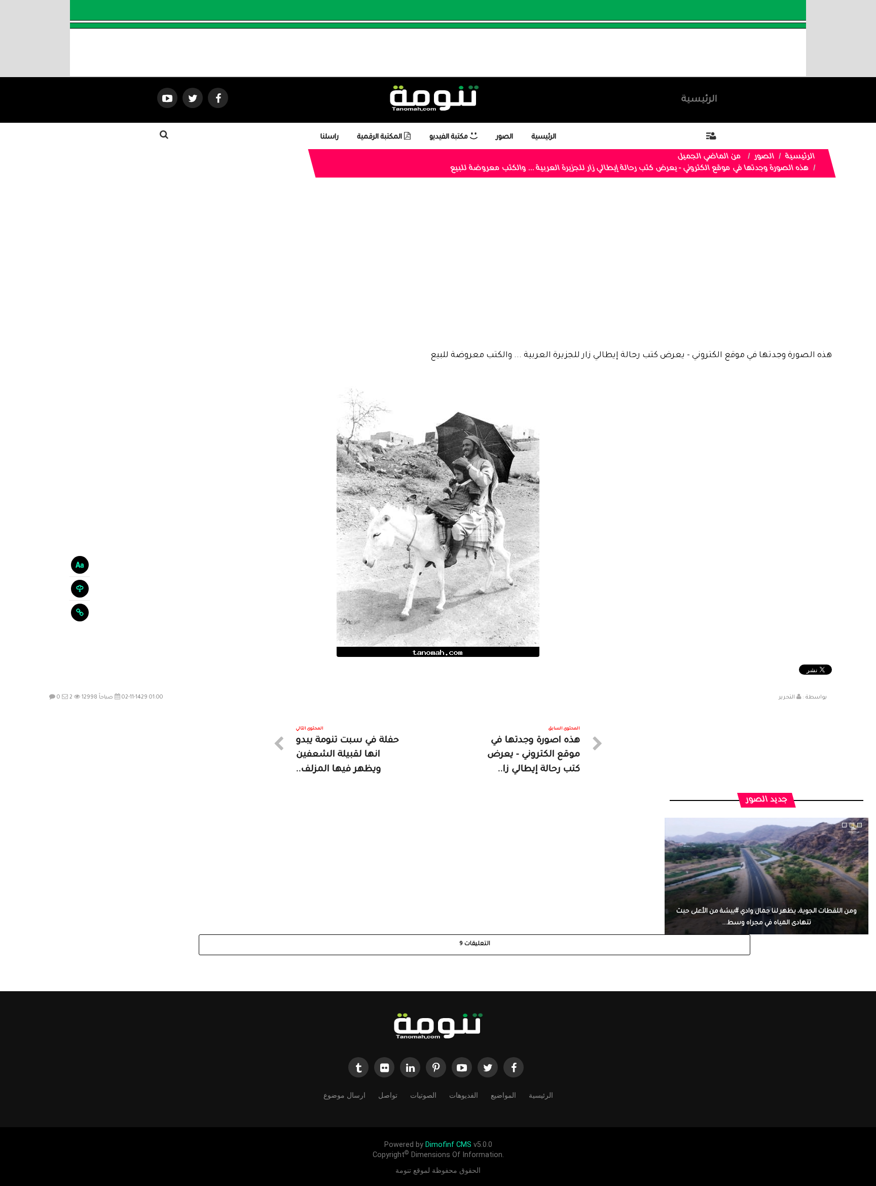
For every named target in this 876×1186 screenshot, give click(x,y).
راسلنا (329, 137)
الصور (504, 137)
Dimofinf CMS (448, 1144)
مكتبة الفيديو (449, 137)
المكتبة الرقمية (380, 137)
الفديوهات (463, 1095)
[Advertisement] (438, 271)
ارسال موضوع (344, 1095)
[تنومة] (438, 1026)
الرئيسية (699, 100)
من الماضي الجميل (710, 157)
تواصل (387, 1095)
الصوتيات (423, 1095)
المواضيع (503, 1095)
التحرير (787, 697)
